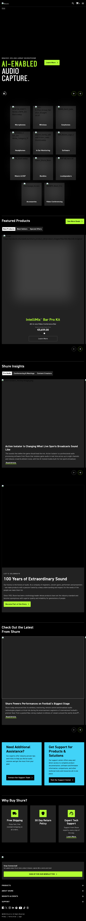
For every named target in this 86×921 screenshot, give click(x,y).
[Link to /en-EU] (7, 3)
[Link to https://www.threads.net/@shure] (28, 908)
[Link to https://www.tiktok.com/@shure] (24, 908)
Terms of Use (12, 916)
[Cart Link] (77, 3)
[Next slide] (80, 93)
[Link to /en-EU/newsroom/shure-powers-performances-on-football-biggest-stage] (43, 681)
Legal (20, 916)
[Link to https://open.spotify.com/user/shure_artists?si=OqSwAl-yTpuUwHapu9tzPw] (16, 908)
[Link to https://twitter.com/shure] (6, 908)
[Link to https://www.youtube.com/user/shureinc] (20, 908)
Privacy (4, 916)
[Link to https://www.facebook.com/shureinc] (3, 908)
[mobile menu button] (83, 3)
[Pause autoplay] (4, 93)
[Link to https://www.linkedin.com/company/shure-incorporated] (13, 908)
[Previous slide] (74, 93)
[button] (42, 333)
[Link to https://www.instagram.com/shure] (10, 908)
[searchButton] (73, 3)
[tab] (8, 229)
